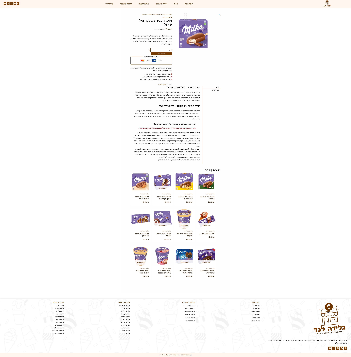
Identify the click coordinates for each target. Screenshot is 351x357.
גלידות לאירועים (161, 4)
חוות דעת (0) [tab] (215, 90)
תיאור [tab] (217, 87)
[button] (220, 15)
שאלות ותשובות (126, 4)
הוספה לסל (161, 54)
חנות (176, 4)
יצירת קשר (109, 4)
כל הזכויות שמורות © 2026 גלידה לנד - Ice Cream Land (175, 355)
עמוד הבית (189, 4)
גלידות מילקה (162, 14)
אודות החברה (144, 4)
